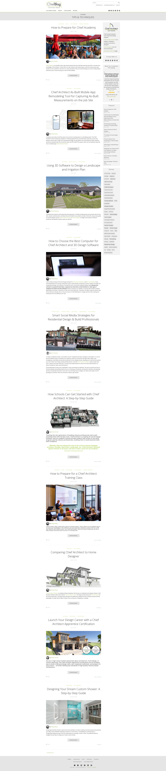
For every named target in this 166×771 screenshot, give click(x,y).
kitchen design (113, 225)
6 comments (98, 607)
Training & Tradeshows (83, 23)
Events (67, 23)
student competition (113, 243)
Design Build (106, 200)
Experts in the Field (72, 161)
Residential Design (109, 241)
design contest (108, 203)
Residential (112, 238)
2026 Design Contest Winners (111, 141)
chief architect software (109, 192)
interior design (108, 222)
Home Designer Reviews (88, 761)
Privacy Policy (94, 767)
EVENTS (60, 10)
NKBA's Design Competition (109, 230)
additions (112, 173)
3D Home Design (107, 170)
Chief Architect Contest (108, 186)
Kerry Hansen (54, 61)
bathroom (112, 175)
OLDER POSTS (50, 752)
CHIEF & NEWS (67, 10)
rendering (106, 238)
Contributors (96, 759)
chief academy (107, 181)
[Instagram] (115, 10)
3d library (113, 170)
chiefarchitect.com (99, 5)
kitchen (106, 225)
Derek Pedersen (55, 211)
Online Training (69, 469)
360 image (106, 172)
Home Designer (76, 217)
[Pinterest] (119, 10)
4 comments (98, 80)
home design (113, 211)
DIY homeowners (91, 282)
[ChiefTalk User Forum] (109, 10)
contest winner (108, 197)
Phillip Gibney (54, 134)
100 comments (98, 303)
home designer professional (109, 216)
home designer (107, 214)
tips (105, 246)
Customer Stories (76, 759)
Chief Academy (49, 65)
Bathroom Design (108, 178)
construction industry (108, 194)
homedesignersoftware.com (109, 5)
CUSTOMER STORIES (51, 10)
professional (114, 233)
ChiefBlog (69, 759)
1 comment (99, 228)
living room (106, 227)
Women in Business (108, 249)
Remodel (106, 235)
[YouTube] (113, 10)
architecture (106, 175)
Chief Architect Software (83, 362)
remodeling (113, 235)
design (116, 197)
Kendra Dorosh (54, 432)
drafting (105, 208)
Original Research (82, 311)
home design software (108, 219)
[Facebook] (111, 10)
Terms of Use (89, 767)
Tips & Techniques (73, 23)
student (106, 243)
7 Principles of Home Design (111, 132)
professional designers (78, 282)
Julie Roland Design (111, 107)
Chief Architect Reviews (77, 761)
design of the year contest (109, 205)
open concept (107, 233)
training (108, 246)
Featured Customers (65, 311)
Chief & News (61, 23)
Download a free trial (109, 51)
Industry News (74, 311)
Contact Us (118, 5)
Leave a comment (97, 153)
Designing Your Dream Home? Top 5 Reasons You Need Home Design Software (111, 147)
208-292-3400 (72, 767)
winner (113, 246)
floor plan (106, 211)
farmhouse (111, 208)
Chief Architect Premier (62, 143)
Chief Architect (108, 184)
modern (111, 227)
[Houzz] (117, 10)
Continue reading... (73, 75)
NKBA (116, 227)
